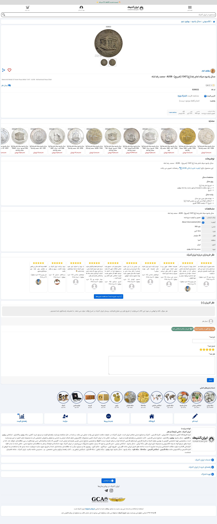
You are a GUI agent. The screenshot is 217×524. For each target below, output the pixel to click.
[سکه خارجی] (170, 397)
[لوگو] (135, 8)
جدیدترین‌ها (108, 421)
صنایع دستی (83, 441)
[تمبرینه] (103, 397)
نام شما (212, 337)
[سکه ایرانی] (210, 397)
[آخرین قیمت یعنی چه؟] (205, 96)
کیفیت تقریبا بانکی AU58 (191, 168)
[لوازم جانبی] (77, 397)
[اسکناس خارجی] (157, 397)
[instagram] (111, 491)
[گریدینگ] (100, 499)
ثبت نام (195, 421)
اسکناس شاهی (79, 449)
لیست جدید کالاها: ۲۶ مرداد (108, 2)
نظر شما (212, 354)
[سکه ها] (116, 499)
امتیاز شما (212, 346)
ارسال (210, 380)
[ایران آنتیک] (214, 21)
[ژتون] (117, 397)
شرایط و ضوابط (90, 509)
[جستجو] (3, 15)
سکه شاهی (100, 449)
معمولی (210, 349)
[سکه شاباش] (130, 397)
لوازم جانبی (57, 449)
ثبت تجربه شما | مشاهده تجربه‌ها (108, 296)
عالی (200, 349)
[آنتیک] (63, 397)
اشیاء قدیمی (141, 441)
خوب (204, 349)
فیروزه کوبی (112, 446)
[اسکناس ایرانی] (197, 397)
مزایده (65, 421)
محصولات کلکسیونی (81, 438)
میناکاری (104, 446)
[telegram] (106, 491)
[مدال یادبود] (183, 397)
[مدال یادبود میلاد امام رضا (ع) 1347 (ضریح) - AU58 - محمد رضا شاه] (108, 43)
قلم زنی (120, 446)
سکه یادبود (127, 449)
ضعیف (213, 349)
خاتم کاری (95, 446)
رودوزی (88, 446)
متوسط (207, 349)
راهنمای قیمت (22, 421)
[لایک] (9, 70)
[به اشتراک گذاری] (3, 70)
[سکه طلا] (143, 397)
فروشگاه (152, 421)
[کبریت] (90, 397)
